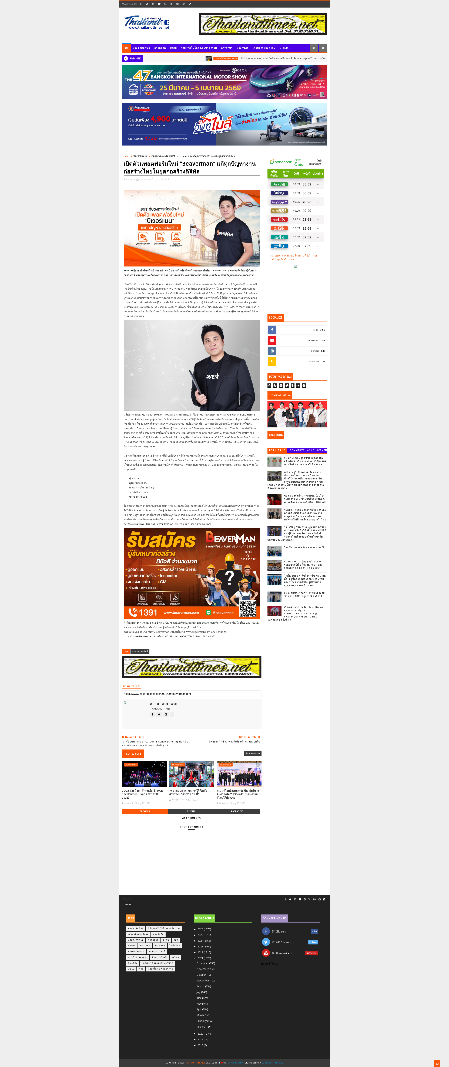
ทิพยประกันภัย (159, 957)
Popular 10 (277, 450)
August (201, 986)
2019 (200, 1039)
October (202, 974)
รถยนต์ (306, 58)
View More (254, 753)
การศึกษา (227, 47)
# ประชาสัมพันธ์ (140, 651)
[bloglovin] (159, 4)
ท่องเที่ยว (145, 945)
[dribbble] (165, 4)
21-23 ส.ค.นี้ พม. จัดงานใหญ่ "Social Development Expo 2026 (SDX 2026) (143, 794)
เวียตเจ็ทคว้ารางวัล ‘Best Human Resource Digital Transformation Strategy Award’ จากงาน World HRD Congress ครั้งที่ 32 (296, 614)
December (203, 963)
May (199, 1003)
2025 (200, 935)
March (201, 1015)
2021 (200, 958)
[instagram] (183, 4)
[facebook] (140, 4)
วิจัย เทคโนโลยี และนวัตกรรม (199, 47)
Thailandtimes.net (195, 1063)
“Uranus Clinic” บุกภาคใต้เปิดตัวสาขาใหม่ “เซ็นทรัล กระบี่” (188, 792)
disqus (191, 811)
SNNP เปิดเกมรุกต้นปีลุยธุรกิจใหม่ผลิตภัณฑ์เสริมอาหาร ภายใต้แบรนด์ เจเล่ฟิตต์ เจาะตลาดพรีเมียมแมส (305, 461)
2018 (200, 1045)
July (199, 992)
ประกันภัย (243, 47)
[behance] (177, 4)
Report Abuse (270, 963)
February (202, 1020)
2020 (200, 1033)
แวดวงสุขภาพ (136, 940)
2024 (200, 940)
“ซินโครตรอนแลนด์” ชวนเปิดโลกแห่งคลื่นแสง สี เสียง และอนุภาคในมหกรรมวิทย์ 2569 (243, 58)
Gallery (132, 963)
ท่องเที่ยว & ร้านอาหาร (160, 969)
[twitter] (146, 4)
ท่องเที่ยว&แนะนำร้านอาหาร (157, 963)
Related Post (133, 753)
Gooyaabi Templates (272, 1063)
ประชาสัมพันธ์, (162, 179)
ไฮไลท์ (175, 957)
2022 (200, 952)
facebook (237, 811)
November (203, 969)
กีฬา (176, 940)
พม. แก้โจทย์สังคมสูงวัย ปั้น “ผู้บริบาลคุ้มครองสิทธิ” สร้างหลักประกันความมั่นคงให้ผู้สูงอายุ (238, 794)
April (199, 1009)
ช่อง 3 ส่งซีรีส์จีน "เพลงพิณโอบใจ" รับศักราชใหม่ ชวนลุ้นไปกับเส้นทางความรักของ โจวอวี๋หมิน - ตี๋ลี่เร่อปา (305, 499)
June (199, 998)
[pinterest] (153, 4)
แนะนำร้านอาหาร (138, 957)
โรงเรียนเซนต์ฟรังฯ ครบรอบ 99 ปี (304, 547)
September (203, 980)
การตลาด (160, 47)
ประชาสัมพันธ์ (141, 47)
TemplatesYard (235, 1063)
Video (131, 969)
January (201, 1026)
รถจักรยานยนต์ (157, 951)
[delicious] (189, 4)
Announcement (317, 451)
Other (284, 47)
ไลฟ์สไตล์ (175, 945)
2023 (200, 946)
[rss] (171, 4)
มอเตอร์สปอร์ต (136, 951)
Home (127, 156)
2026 (200, 929)
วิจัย (141, 969)
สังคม (173, 47)
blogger (145, 811)
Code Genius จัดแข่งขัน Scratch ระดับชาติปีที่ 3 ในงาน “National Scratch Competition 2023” (304, 564)
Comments (297, 450)
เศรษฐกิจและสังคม (264, 47)
